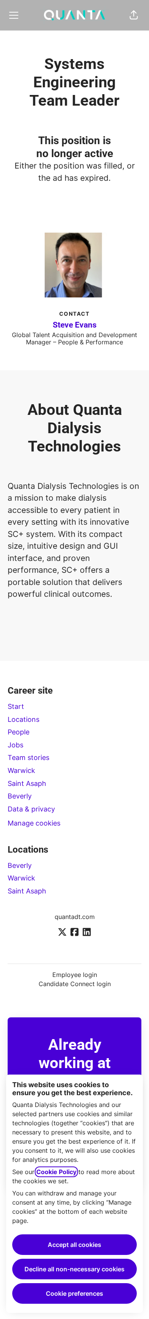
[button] (133, 15)
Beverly (20, 796)
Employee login (74, 974)
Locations (23, 719)
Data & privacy (31, 809)
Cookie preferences (74, 1293)
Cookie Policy (56, 1172)
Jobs (15, 745)
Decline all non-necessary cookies (74, 1269)
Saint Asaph (27, 783)
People (18, 732)
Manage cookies (34, 823)
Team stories (28, 757)
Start (16, 706)
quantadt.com (75, 917)
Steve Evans (75, 324)
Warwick (21, 770)
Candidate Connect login (75, 984)
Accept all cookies (74, 1244)
